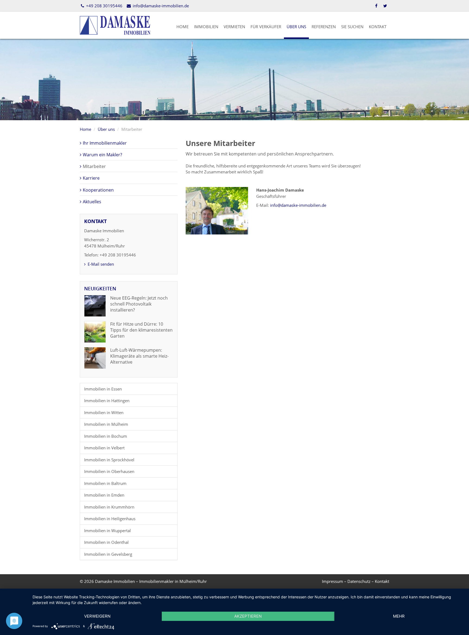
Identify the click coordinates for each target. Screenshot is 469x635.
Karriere (91, 178)
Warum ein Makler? (102, 155)
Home (182, 26)
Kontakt (377, 26)
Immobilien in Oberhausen (109, 471)
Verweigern (97, 616)
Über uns (296, 26)
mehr (399, 616)
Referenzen (324, 26)
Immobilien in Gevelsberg (108, 554)
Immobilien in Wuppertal (107, 530)
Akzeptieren (248, 616)
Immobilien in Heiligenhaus (109, 518)
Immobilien (206, 26)
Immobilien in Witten (103, 412)
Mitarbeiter (94, 166)
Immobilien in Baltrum (105, 483)
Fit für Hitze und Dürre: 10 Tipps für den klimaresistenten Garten (141, 330)
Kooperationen (98, 190)
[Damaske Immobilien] (115, 24)
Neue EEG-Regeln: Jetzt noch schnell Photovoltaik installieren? (139, 304)
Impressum (332, 581)
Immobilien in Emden (104, 495)
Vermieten (234, 26)
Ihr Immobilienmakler (105, 143)
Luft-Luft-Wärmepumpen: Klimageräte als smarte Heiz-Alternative (139, 356)
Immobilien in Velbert (104, 447)
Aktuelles (92, 202)
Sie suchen (352, 26)
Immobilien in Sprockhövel (109, 459)
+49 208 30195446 (103, 5)
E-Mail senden (100, 264)
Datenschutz (358, 581)
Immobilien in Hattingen (106, 400)
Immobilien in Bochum (105, 436)
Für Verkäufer (266, 26)
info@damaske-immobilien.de (160, 5)
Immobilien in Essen (103, 389)
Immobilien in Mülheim (106, 424)
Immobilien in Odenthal (106, 542)
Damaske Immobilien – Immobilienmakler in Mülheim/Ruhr (151, 581)
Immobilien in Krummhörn (109, 507)
